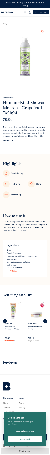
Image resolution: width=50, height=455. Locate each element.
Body (5, 23)
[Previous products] (5, 321)
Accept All (25, 439)
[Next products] (45, 321)
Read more (8, 140)
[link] (13, 322)
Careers (6, 407)
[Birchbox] (7, 386)
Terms (21, 403)
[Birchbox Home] (7, 12)
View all (14, 271)
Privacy (22, 407)
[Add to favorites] (42, 31)
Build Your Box (41, 12)
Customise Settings (25, 431)
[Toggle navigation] (25, 12)
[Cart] (29, 12)
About (5, 403)
